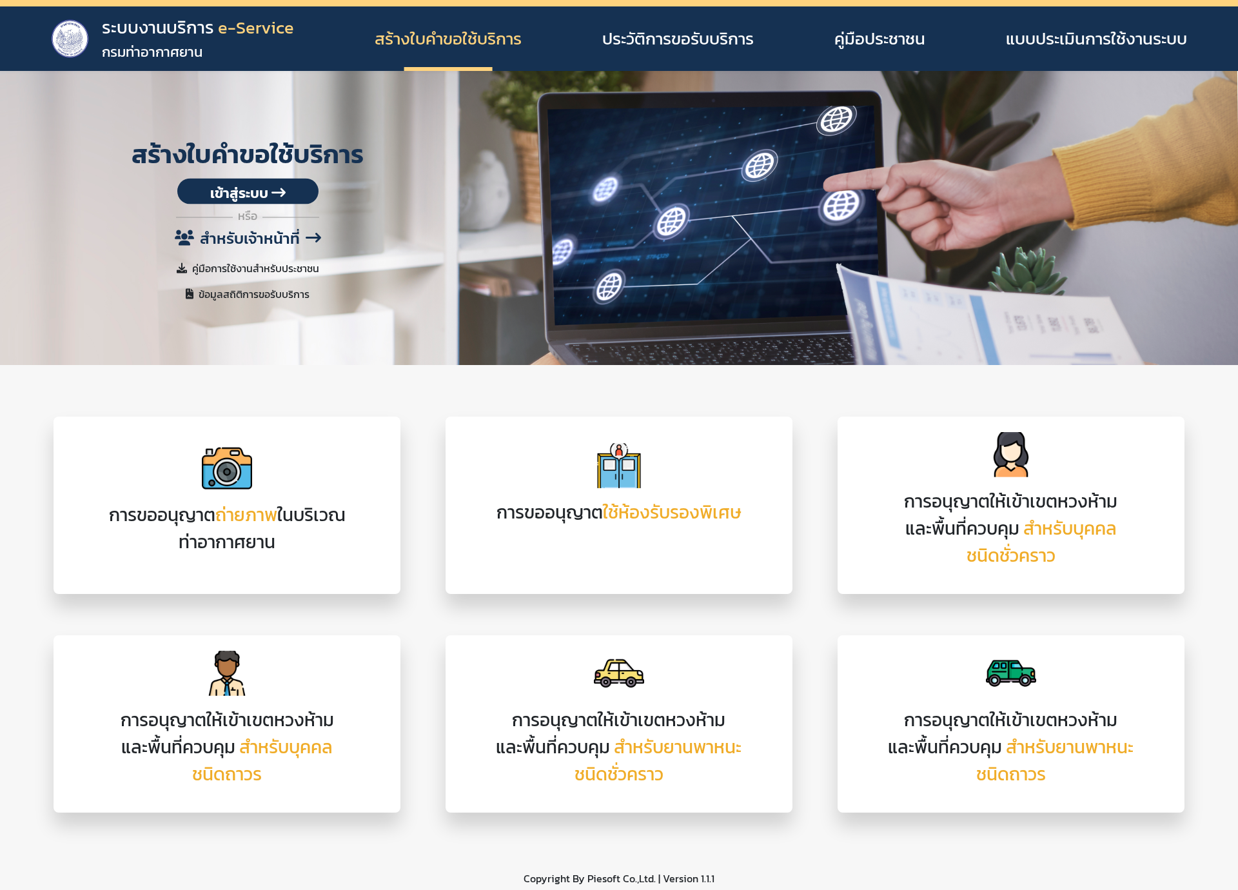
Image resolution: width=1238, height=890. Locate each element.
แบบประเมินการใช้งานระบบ (1096, 38)
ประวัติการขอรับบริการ (678, 38)
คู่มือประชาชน (879, 38)
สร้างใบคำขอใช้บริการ (448, 38)
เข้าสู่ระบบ (240, 193)
